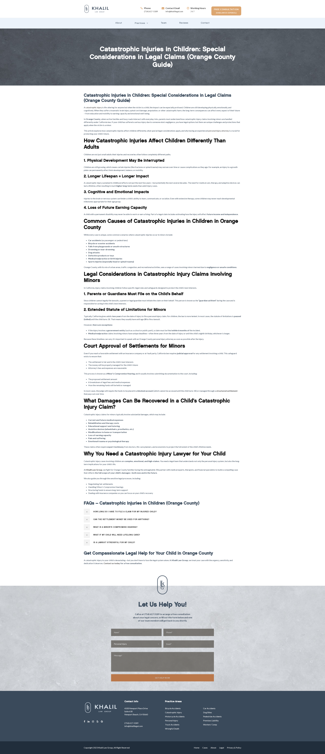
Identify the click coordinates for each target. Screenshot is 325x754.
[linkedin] (89, 721)
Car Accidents (209, 708)
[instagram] (93, 721)
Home (196, 747)
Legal (221, 747)
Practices (140, 23)
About (118, 23)
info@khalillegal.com (174, 11)
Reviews (183, 23)
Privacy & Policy (234, 747)
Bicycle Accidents (173, 708)
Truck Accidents (172, 724)
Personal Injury (171, 720)
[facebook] (84, 721)
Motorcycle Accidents (175, 716)
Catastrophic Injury (173, 712)
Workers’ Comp (210, 724)
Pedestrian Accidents (212, 716)
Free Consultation (226, 11)
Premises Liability (211, 720)
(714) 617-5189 (151, 11)
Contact (205, 23)
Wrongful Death (172, 728)
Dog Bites (207, 712)
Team (164, 23)
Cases (205, 747)
